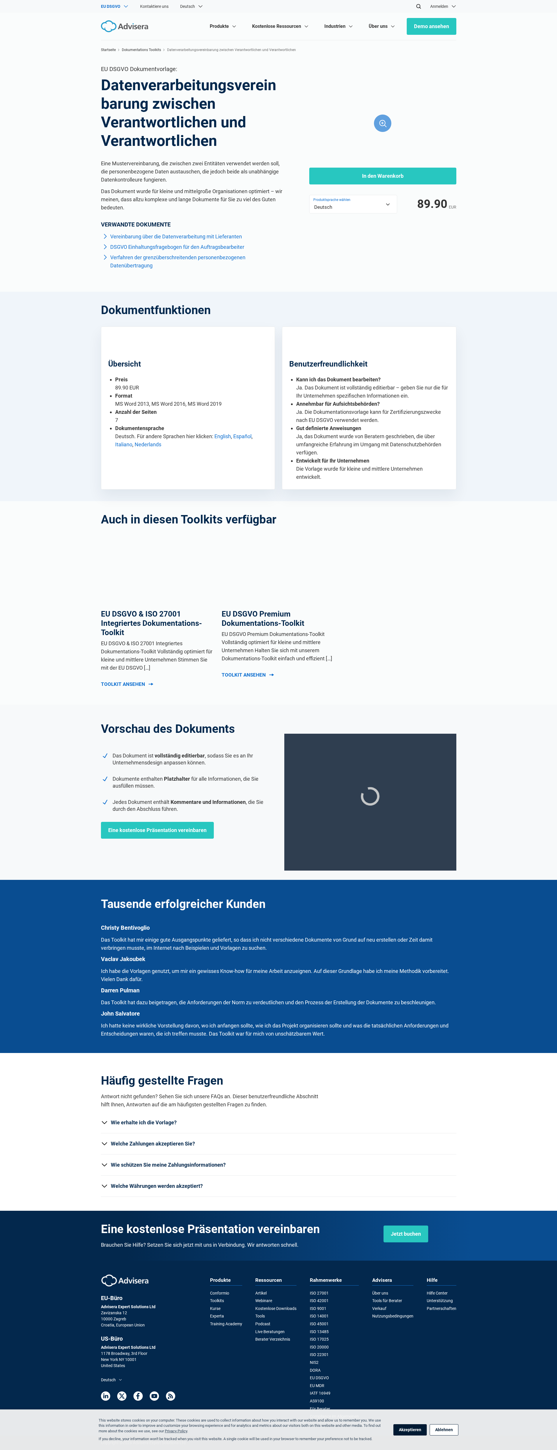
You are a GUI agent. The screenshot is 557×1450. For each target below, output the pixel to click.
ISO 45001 (319, 1324)
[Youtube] (154, 1396)
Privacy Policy (176, 1431)
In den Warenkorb (383, 176)
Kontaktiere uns (154, 6)
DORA (315, 1370)
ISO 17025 (319, 1339)
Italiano (123, 444)
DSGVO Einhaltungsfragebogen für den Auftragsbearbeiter (177, 247)
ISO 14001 (319, 1316)
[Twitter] (121, 1396)
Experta (217, 1316)
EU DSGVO (319, 1377)
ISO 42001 (319, 1300)
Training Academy (226, 1324)
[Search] (418, 6)
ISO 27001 (319, 1293)
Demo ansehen (431, 26)
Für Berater (320, 1408)
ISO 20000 (319, 1347)
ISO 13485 (319, 1331)
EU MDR (317, 1385)
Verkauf (379, 1308)
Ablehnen (444, 1429)
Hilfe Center (437, 1293)
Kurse (215, 1308)
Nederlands (148, 444)
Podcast (262, 1324)
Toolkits (217, 1300)
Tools (260, 1316)
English (222, 436)
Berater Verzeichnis (272, 1339)
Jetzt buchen (406, 1234)
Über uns (380, 1293)
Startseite (108, 50)
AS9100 (317, 1401)
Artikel (261, 1293)
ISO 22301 (319, 1354)
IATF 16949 (320, 1393)
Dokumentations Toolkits (141, 50)
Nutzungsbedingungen (392, 1316)
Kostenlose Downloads (275, 1308)
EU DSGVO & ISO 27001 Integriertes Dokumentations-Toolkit (151, 623)
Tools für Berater (387, 1300)
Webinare (263, 1300)
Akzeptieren (410, 1429)
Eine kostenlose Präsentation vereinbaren (157, 830)
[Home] (126, 26)
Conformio (219, 1293)
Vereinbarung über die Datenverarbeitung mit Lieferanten (176, 236)
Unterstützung (440, 1300)
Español (242, 436)
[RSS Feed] (170, 1396)
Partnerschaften (441, 1308)
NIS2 (314, 1362)
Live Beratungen (270, 1331)
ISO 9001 (318, 1308)
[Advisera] (125, 1280)
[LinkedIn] (105, 1396)
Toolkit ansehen (123, 684)
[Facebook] (138, 1396)
